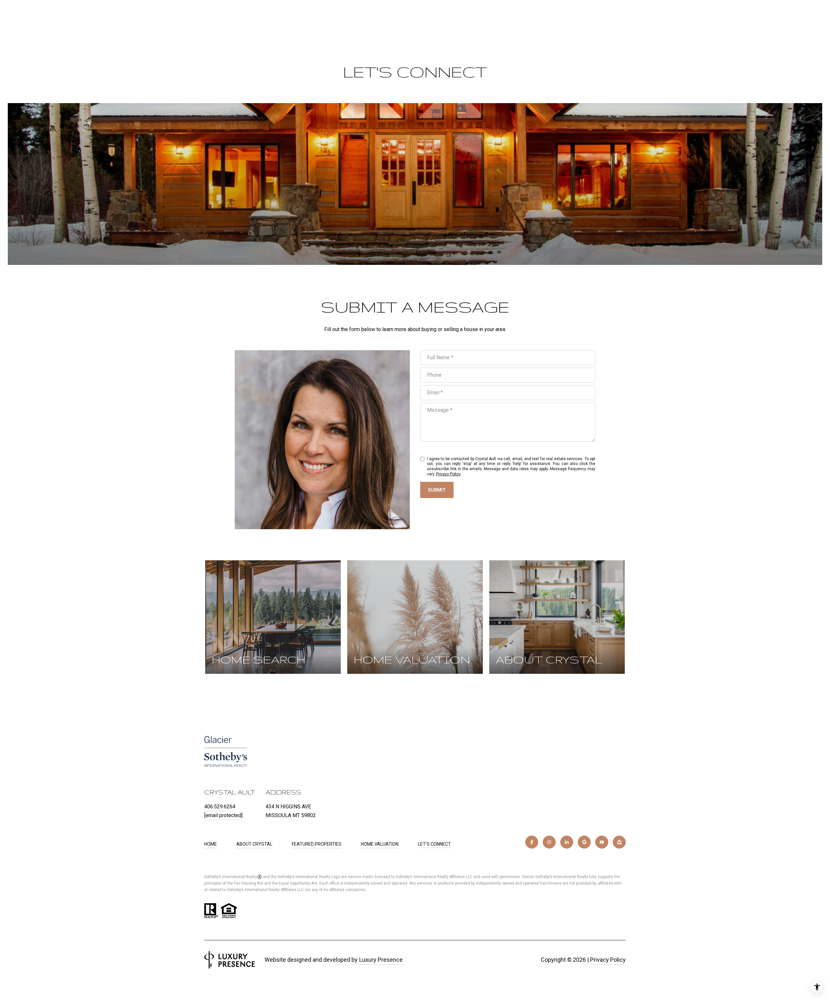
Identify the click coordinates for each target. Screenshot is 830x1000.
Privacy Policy (448, 474)
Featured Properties (316, 844)
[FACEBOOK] (531, 842)
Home (210, 844)
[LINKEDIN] (566, 842)
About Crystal (254, 844)
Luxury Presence (381, 959)
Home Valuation (379, 844)
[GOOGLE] (584, 842)
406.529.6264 (219, 807)
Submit (437, 490)
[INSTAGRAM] (549, 842)
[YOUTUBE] (601, 842)
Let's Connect (434, 844)
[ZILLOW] (619, 842)
